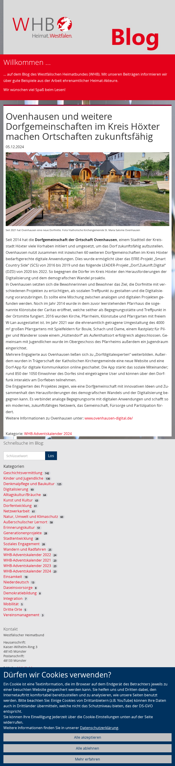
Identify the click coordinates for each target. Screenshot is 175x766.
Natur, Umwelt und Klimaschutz (30, 516)
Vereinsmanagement (21, 614)
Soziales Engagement (21, 543)
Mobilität (11, 603)
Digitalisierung (15, 489)
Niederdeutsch (16, 582)
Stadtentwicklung (18, 538)
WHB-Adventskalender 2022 (27, 554)
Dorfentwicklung (17, 505)
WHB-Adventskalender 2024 (48, 433)
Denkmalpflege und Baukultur (29, 483)
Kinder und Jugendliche (23, 478)
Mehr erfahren (87, 759)
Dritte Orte (12, 609)
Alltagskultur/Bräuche (22, 494)
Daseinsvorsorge (18, 587)
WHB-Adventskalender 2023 (27, 565)
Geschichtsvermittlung (22, 472)
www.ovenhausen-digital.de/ (109, 418)
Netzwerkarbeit (16, 511)
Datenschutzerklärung (99, 727)
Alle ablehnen (87, 748)
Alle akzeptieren (87, 737)
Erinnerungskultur (19, 527)
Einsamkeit (12, 576)
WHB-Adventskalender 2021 (27, 560)
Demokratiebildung (20, 592)
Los (51, 455)
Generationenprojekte (22, 532)
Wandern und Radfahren (24, 549)
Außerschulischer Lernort (25, 521)
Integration (13, 598)
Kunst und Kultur (18, 500)
